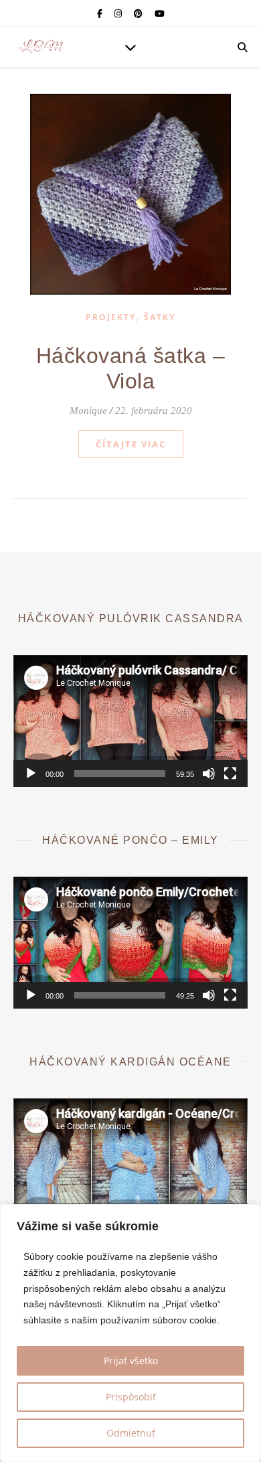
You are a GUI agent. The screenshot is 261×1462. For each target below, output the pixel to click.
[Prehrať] (30, 773)
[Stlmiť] (208, 773)
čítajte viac (131, 444)
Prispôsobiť (131, 1396)
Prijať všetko (131, 1360)
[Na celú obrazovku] (230, 773)
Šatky (159, 317)
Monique (88, 410)
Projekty (111, 317)
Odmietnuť (130, 1433)
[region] (130, 1333)
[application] (130, 721)
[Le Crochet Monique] (40, 47)
